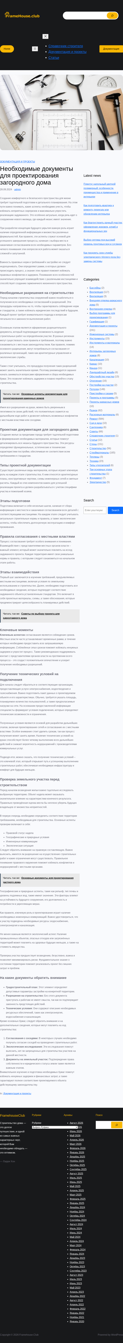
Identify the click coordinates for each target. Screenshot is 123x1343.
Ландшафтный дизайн (102, 372)
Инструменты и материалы (105, 342)
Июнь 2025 (76, 1182)
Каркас (93, 364)
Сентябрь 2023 (78, 1271)
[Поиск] (112, 15)
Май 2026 (75, 1135)
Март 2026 (75, 1144)
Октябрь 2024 (77, 1216)
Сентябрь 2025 (78, 1169)
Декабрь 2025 (77, 1156)
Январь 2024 (77, 1254)
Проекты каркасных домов (104, 402)
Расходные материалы (102, 414)
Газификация (97, 321)
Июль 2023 (76, 1279)
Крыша (93, 368)
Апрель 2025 (77, 1190)
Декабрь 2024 (77, 1207)
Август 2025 (76, 1173)
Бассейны (95, 288)
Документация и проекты (17, 161)
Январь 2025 (77, 1203)
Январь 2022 (77, 1313)
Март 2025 (75, 1194)
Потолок (94, 389)
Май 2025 (75, 1186)
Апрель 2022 (77, 1304)
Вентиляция (96, 292)
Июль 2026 (76, 1127)
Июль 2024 (76, 1228)
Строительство (98, 448)
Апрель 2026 (77, 1140)
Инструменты (97, 338)
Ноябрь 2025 (77, 1161)
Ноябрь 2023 (77, 1262)
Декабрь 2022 (77, 1296)
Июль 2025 (76, 1178)
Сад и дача (96, 423)
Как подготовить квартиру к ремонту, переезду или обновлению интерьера (99, 209)
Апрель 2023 (77, 1292)
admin (17, 189)
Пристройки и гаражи (101, 393)
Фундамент (96, 478)
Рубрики (36, 1123)
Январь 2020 (77, 1321)
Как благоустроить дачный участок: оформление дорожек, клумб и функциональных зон (103, 226)
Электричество (98, 482)
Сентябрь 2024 (78, 1220)
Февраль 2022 (78, 1309)
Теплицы (94, 457)
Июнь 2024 (76, 1232)
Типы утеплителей (100, 465)
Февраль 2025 (78, 1199)
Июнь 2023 (76, 1283)
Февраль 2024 (78, 1249)
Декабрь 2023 (77, 1258)
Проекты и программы (102, 397)
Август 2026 (76, 1123)
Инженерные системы (102, 334)
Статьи (93, 440)
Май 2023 (75, 1287)
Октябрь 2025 (77, 1165)
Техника (94, 461)
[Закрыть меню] (45, 36)
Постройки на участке (102, 385)
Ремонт (94, 419)
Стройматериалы (99, 452)
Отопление (96, 381)
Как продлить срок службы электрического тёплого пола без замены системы (102, 257)
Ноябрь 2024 (77, 1211)
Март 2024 (75, 1245)
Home (7, 49)
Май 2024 (75, 1237)
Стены (93, 444)
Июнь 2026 (76, 1131)
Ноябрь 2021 (77, 1317)
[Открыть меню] (35, 48)
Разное (94, 410)
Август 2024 (76, 1224)
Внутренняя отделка (101, 309)
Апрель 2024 (77, 1241)
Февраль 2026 (78, 1148)
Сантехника (96, 427)
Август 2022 (76, 1300)
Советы (94, 431)
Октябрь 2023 (77, 1266)
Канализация (97, 359)
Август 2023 (76, 1275)
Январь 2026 (77, 1152)
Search (115, 510)
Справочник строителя (102, 435)
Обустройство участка (102, 376)
